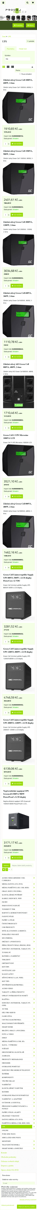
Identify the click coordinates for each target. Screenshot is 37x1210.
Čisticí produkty (9, 923)
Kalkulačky (8, 974)
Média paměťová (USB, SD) (13, 1041)
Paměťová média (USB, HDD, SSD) (16, 1123)
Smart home (7, 1027)
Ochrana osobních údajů (10, 1161)
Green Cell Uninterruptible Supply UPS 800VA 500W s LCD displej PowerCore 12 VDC (18, 577)
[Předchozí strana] (3, 869)
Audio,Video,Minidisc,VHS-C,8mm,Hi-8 (13, 879)
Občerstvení (8, 963)
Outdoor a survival (11, 1102)
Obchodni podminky (8, 1157)
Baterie (5, 1092)
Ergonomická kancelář (13, 1052)
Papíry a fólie (8, 920)
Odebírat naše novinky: (10, 1179)
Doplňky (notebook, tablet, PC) (16, 949)
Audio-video (7, 988)
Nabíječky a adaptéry (12, 1099)
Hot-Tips (5, 967)
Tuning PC (6, 952)
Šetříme (5, 1074)
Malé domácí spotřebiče (13, 1023)
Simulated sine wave (11, 1137)
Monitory (6, 1141)
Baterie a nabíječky (11, 956)
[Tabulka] (12, 67)
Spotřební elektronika (12, 985)
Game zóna (7, 1016)
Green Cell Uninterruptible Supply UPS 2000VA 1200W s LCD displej (18, 721)
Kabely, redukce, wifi (11, 898)
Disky (4, 1038)
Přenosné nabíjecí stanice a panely (15, 1107)
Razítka (5, 999)
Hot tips (5, 981)
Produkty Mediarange (12, 1059)
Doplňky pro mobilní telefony (16, 1070)
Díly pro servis (8, 1012)
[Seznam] (8, 67)
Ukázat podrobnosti (7, 1205)
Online (5, 1130)
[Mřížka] (3, 67)
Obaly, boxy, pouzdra (11, 891)
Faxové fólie (8, 916)
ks (8, 144)
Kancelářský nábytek (12, 1088)
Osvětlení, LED (8, 970)
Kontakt (4, 1152)
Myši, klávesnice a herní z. (14, 931)
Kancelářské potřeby (12, 895)
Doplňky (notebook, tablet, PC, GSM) (16, 1004)
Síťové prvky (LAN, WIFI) (12, 977)
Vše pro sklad (8, 1081)
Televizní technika (11, 1145)
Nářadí (5, 1048)
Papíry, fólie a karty (11, 1112)
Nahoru (6, 865)
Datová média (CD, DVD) (12, 1119)
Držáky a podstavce (11, 941)
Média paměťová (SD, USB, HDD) (15, 887)
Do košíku (17, 143)
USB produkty (8, 927)
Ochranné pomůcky (11, 1066)
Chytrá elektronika (11, 1020)
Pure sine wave (9, 1134)
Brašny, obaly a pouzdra (13, 1030)
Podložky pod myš (10, 934)
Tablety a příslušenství (13, 992)
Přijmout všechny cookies (26, 1206)
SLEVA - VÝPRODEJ (9, 1045)
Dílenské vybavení (10, 1116)
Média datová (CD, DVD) (12, 884)
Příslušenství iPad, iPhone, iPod (16, 945)
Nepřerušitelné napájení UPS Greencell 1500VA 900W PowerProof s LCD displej (16, 793)
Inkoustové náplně (11, 905)
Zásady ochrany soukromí (28, 1199)
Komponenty (8, 1077)
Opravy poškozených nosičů (15, 995)
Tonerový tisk (8, 909)
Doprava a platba (7, 1165)
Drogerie (6, 1063)
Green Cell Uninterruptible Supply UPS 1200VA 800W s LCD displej (18, 650)
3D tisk (5, 1009)
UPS (3, 1127)
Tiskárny (6, 959)
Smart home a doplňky (12, 1148)
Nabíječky (6, 1084)
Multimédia (7, 938)
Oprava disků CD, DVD (9, 1170)
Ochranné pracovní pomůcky (15, 1095)
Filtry (5, 902)
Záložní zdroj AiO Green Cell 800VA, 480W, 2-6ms (16, 366)
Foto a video (8, 1034)
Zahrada (6, 1056)
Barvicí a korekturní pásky (14, 913)
